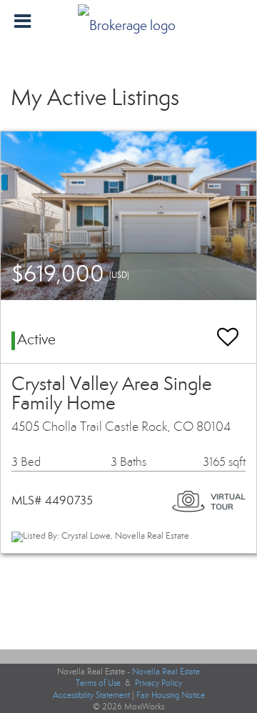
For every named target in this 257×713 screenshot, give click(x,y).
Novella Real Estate (166, 672)
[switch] (228, 330)
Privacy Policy (158, 683)
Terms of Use (98, 683)
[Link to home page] (128, 21)
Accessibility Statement (91, 695)
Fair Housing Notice (170, 695)
